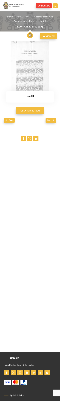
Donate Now (44, 5)
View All (50, 36)
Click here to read (30, 110)
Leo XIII (42, 21)
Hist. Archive (23, 17)
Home (10, 17)
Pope (31, 21)
